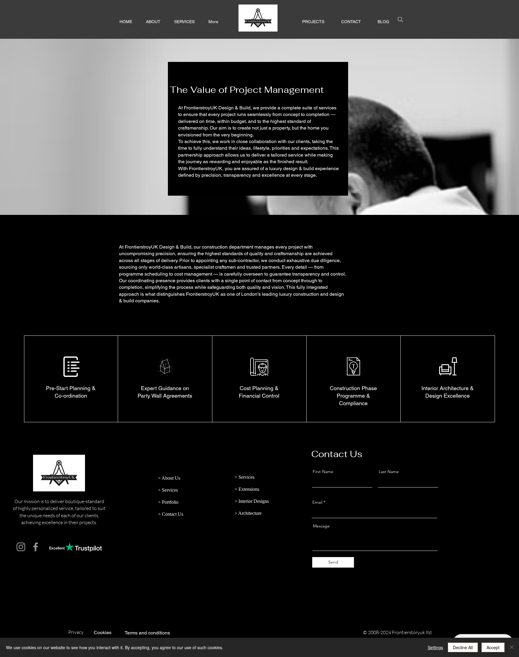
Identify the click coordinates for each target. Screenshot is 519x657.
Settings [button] (435, 647)
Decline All (463, 647)
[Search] (400, 19)
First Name (323, 471)
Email (317, 502)
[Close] (511, 647)
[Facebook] (35, 547)
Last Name (389, 471)
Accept (493, 647)
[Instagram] (21, 547)
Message (321, 526)
